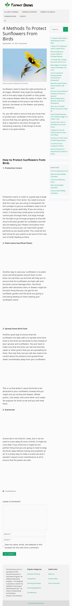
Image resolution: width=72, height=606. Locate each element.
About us (51, 574)
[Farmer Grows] (19, 4)
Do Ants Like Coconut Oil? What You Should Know (58, 124)
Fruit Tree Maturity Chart (59, 171)
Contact (23, 16)
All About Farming (11, 12)
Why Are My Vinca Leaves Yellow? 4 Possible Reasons (57, 54)
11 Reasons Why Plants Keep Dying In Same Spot (59, 40)
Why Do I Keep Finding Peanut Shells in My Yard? (58, 85)
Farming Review (10, 16)
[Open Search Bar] (5, 21)
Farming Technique (47, 12)
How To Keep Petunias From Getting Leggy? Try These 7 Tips (59, 116)
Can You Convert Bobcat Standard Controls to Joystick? (59, 93)
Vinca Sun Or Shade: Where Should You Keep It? (59, 108)
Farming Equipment (29, 12)
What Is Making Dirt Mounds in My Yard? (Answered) (58, 100)
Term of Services (54, 583)
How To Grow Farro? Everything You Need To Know (59, 151)
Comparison (31, 579)
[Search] (65, 29)
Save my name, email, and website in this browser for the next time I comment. (23, 546)
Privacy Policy (53, 579)
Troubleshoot (10, 491)
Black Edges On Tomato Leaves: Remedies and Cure (59, 67)
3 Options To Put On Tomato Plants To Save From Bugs (58, 132)
